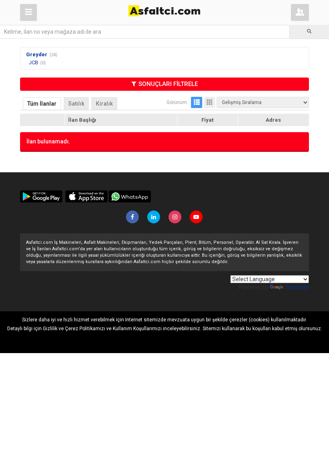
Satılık (76, 103)
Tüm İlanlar (42, 103)
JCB (33, 62)
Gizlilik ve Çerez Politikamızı (74, 328)
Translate (297, 287)
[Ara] (309, 32)
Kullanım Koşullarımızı (137, 328)
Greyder (36, 54)
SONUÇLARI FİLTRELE (168, 84)
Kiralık (104, 103)
